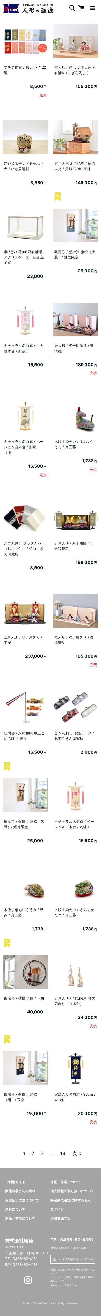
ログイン (57, 1209)
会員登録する (61, 1218)
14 (63, 1153)
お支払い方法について (22, 1200)
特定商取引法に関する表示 (71, 1200)
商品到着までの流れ (20, 1191)
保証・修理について (66, 1182)
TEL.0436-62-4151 (72, 1239)
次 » (77, 1153)
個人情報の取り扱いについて (72, 1191)
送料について (15, 1209)
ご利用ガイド (15, 1182)
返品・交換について (20, 1218)
